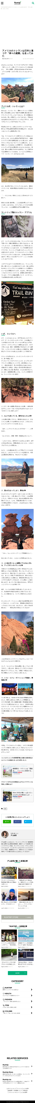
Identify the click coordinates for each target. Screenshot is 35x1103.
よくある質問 (24, 1092)
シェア (18, 821)
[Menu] (2, 3)
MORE (29, 917)
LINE (8, 821)
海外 (5, 808)
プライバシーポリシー (14, 1092)
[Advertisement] (17, 30)
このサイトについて (11, 1088)
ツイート (29, 821)
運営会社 (25, 1090)
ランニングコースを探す (23, 1088)
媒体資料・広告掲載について (15, 1090)
